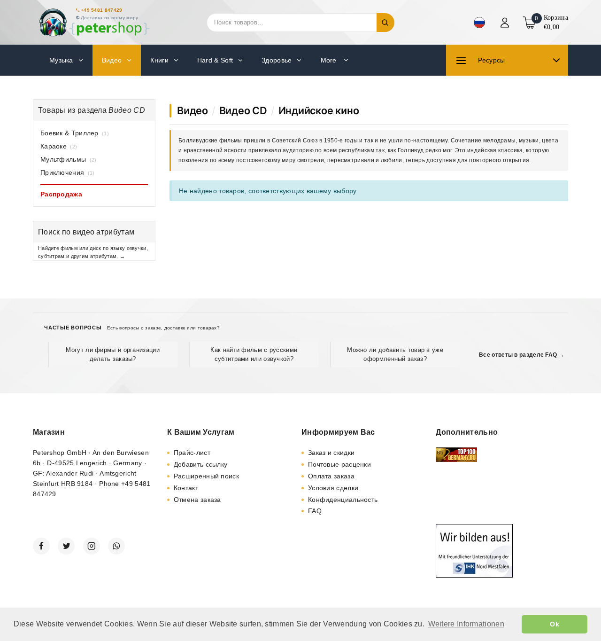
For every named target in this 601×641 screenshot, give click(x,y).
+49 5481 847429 (102, 10)
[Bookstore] (94, 22)
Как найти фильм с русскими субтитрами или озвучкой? (253, 354)
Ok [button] (554, 624)
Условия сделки (333, 488)
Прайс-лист (192, 452)
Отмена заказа (197, 499)
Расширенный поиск (206, 476)
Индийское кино (318, 110)
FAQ (315, 511)
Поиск (385, 22)
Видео (192, 110)
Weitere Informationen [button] (466, 624)
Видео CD (243, 110)
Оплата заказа (331, 476)
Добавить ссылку (201, 464)
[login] (506, 22)
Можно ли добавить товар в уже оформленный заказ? (395, 354)
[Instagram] (91, 546)
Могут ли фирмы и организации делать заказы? (112, 354)
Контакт (186, 488)
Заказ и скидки (331, 452)
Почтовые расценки (339, 464)
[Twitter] (66, 546)
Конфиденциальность (343, 499)
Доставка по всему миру (110, 17)
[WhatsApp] (116, 546)
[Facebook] (41, 546)
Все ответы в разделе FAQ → (521, 355)
